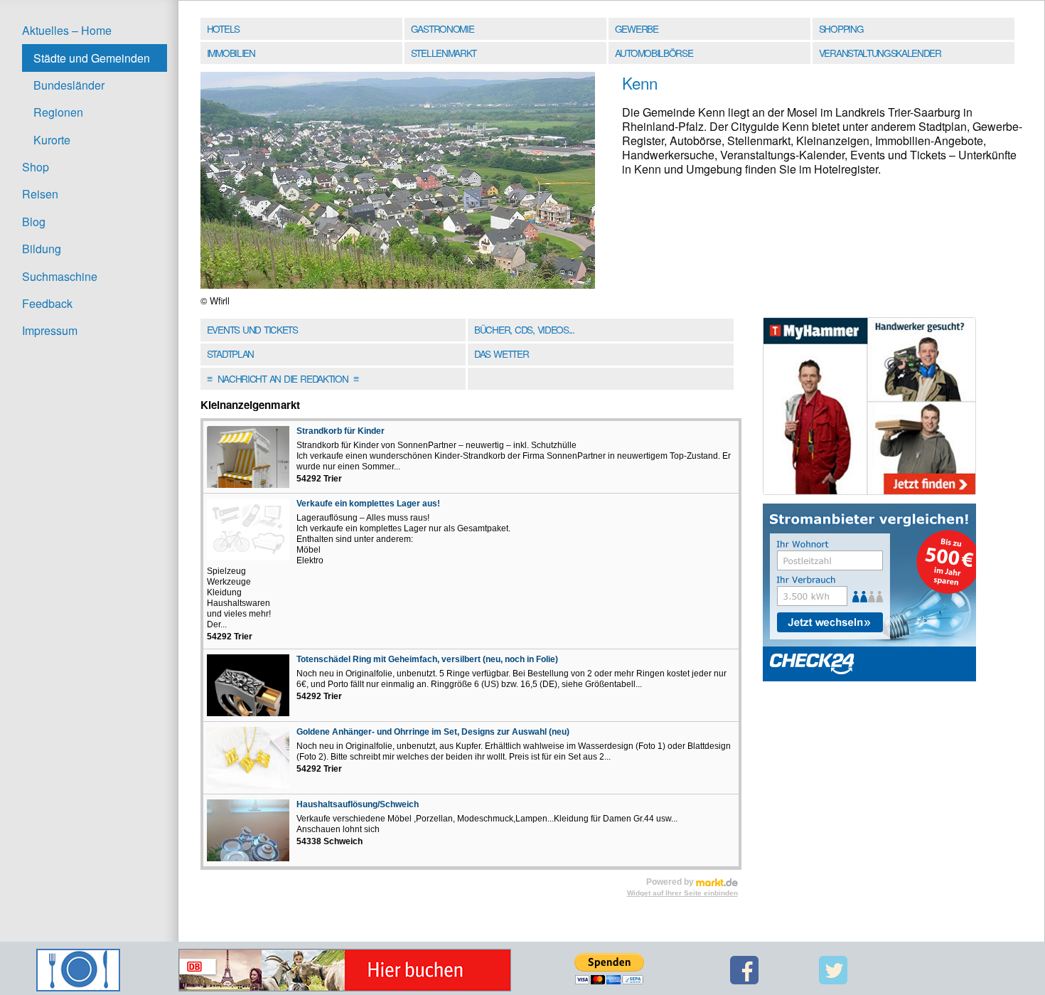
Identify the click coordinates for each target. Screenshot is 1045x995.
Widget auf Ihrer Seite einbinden (682, 893)
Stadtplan (230, 353)
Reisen (40, 194)
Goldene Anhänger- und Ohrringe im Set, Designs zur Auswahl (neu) (432, 732)
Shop (35, 167)
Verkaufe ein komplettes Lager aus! (368, 504)
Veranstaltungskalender (880, 53)
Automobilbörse (654, 53)
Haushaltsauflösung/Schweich (357, 804)
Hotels (223, 28)
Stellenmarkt (443, 53)
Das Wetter (501, 353)
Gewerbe (636, 28)
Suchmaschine (59, 276)
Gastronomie (442, 28)
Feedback (47, 303)
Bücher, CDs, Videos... (524, 329)
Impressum (49, 330)
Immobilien (231, 53)
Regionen (58, 112)
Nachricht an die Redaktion (282, 378)
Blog (33, 221)
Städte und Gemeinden (91, 58)
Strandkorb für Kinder (340, 431)
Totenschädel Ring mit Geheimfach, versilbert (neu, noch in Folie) (427, 659)
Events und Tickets (252, 329)
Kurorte (51, 140)
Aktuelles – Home (67, 30)
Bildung (41, 248)
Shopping (841, 28)
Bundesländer (68, 85)
